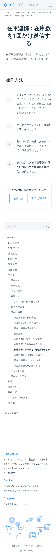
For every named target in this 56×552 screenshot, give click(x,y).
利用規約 (16, 546)
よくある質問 (11, 412)
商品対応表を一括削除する (27, 365)
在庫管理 (12, 269)
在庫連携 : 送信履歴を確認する (29, 354)
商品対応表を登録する (25, 328)
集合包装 (15, 285)
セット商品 (16, 290)
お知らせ (7, 468)
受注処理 (12, 264)
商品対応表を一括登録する (27, 322)
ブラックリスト (18, 370)
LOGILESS (17, 486)
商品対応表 (16, 312)
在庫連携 (18, 333)
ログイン (37, 468)
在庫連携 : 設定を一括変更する (29, 338)
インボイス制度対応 (18, 397)
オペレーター (22, 459)
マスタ (11, 274)
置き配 (11, 402)
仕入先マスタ (17, 306)
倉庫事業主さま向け (12, 490)
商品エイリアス (18, 376)
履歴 (10, 381)
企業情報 (7, 504)
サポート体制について (22, 468)
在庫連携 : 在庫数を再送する (28, 344)
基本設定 (12, 253)
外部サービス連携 (37, 459)
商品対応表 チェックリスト (27, 360)
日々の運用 (13, 242)
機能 (34, 486)
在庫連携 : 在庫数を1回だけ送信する (32, 349)
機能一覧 (12, 392)
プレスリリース (19, 504)
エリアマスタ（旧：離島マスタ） (27, 301)
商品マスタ (16, 280)
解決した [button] (18, 198)
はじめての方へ (38, 464)
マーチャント (11, 237)
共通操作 (12, 386)
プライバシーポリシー (34, 546)
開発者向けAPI (10, 472)
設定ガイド (13, 248)
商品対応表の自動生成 (25, 317)
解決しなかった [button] (38, 199)
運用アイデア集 (10, 464)
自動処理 (12, 258)
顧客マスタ (16, 296)
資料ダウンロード (30, 490)
